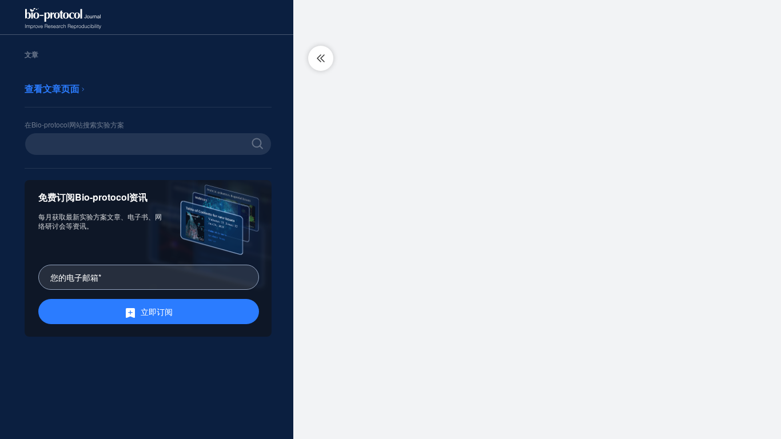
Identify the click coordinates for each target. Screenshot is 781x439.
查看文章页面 (53, 88)
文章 (31, 54)
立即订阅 (157, 311)
